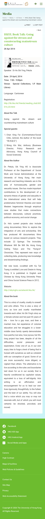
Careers (5, 453)
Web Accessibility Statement (14, 496)
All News (19, 18)
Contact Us (7, 479)
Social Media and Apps (17, 443)
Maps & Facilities (9, 464)
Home (4, 18)
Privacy (5, 490)
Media (11, 18)
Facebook (12, 426)
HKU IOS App (13, 432)
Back (39, 30)
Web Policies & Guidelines (13, 469)
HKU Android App (15, 437)
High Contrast (8, 458)
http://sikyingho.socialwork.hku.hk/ (19, 290)
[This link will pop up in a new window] (22, 62)
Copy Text (38, 25)
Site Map (6, 485)
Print (28, 25)
